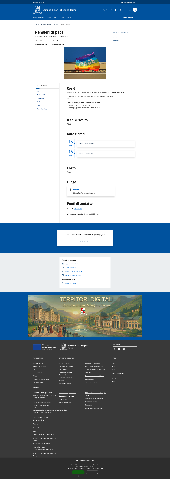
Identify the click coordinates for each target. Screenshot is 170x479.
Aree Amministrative (39, 366)
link (102, 468)
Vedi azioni (124, 32)
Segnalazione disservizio (66, 396)
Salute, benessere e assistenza (94, 376)
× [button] (168, 459)
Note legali (88, 405)
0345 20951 (78, 209)
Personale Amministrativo (41, 379)
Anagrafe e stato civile (66, 363)
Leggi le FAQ (63, 399)
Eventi (56, 24)
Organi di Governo (38, 363)
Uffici (34, 369)
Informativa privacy (91, 402)
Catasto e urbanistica (65, 378)
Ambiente (88, 373)
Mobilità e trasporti (65, 383)
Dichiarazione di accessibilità (94, 408)
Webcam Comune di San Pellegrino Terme (95, 394)
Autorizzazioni (89, 379)
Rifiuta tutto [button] (92, 472)
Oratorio (76, 189)
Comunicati (115, 366)
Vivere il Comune (46, 24)
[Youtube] (115, 10)
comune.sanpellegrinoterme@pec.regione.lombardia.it (50, 410)
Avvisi (113, 369)
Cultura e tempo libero (66, 366)
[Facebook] (110, 10)
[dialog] (85, 468)
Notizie (114, 363)
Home (37, 24)
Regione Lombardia (38, 2)
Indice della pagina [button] (42, 85)
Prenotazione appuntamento (67, 393)
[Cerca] (135, 10)
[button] (84, 476)
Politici (35, 376)
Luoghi (114, 378)
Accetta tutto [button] (78, 472)
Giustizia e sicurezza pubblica (94, 366)
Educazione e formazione (92, 363)
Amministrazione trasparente (94, 398)
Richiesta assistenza (65, 402)
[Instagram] (119, 10)
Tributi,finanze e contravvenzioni (95, 369)
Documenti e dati (38, 382)
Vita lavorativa (63, 369)
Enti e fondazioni (38, 373)
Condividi (114, 32)
